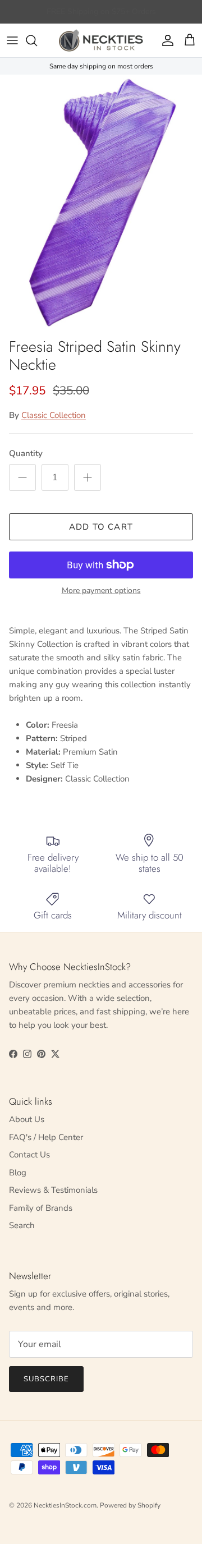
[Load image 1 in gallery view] (101, 203)
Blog (17, 1172)
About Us (26, 1119)
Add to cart (101, 526)
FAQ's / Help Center (46, 1137)
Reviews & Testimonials (53, 1190)
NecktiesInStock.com (65, 1505)
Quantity (26, 453)
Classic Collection (53, 415)
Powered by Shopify (130, 1505)
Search (22, 1225)
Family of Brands (40, 1208)
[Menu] (12, 40)
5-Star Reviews (123, 16)
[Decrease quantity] (22, 477)
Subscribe (46, 1379)
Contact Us (29, 1154)
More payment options (101, 591)
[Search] (37, 40)
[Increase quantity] (87, 477)
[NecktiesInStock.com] (101, 40)
